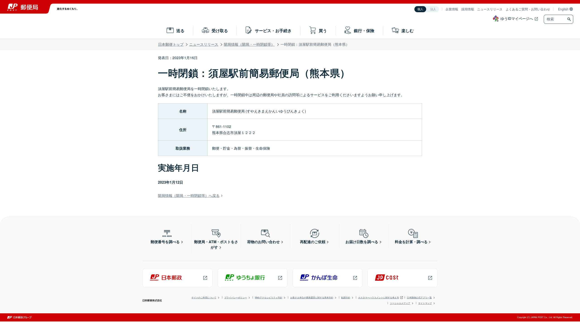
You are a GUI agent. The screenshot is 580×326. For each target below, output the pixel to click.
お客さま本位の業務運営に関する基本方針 (311, 297)
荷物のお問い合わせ (263, 241)
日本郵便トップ (171, 44)
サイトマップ (425, 303)
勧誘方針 (345, 297)
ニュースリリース (490, 9)
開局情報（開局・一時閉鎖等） (249, 44)
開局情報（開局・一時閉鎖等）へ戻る (189, 195)
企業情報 (451, 9)
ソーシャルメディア (400, 303)
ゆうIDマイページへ (516, 18)
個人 (420, 9)
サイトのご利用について (203, 297)
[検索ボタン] (569, 19)
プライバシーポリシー (235, 297)
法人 (433, 9)
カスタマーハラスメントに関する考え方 (378, 297)
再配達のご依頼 (312, 241)
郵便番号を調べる (165, 241)
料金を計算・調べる (411, 241)
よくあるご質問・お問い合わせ (528, 9)
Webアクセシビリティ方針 (268, 297)
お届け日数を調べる (362, 241)
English (563, 9)
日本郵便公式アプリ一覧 (419, 297)
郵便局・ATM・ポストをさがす (216, 244)
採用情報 (467, 9)
